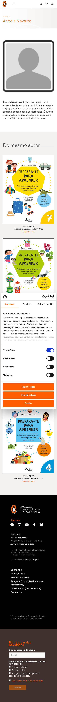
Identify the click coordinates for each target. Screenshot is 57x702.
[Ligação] (53, 3)
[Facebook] (12, 524)
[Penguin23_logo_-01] (4, 4)
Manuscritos (17, 573)
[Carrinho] (46, 4)
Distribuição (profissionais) (25, 588)
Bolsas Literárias (19, 577)
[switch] (50, 358)
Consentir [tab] (9, 304)
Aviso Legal (15, 534)
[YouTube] (27, 524)
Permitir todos (28, 387)
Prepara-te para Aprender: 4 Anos (28, 478)
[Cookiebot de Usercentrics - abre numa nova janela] (42, 296)
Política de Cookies (18, 538)
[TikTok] (34, 524)
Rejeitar (28, 403)
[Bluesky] (41, 524)
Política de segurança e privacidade (26, 541)
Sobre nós (16, 569)
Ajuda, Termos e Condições (22, 544)
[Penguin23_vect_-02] (18, 607)
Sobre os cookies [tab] (46, 304)
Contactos (16, 592)
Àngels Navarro (28, 232)
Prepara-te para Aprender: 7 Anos (28, 229)
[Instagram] (19, 525)
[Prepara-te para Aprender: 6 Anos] (28, 240)
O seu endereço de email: (22, 650)
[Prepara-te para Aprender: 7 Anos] (28, 156)
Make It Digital (32, 560)
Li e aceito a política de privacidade (27, 681)
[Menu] (13, 4)
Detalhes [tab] (27, 304)
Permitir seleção (28, 395)
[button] (41, 4)
